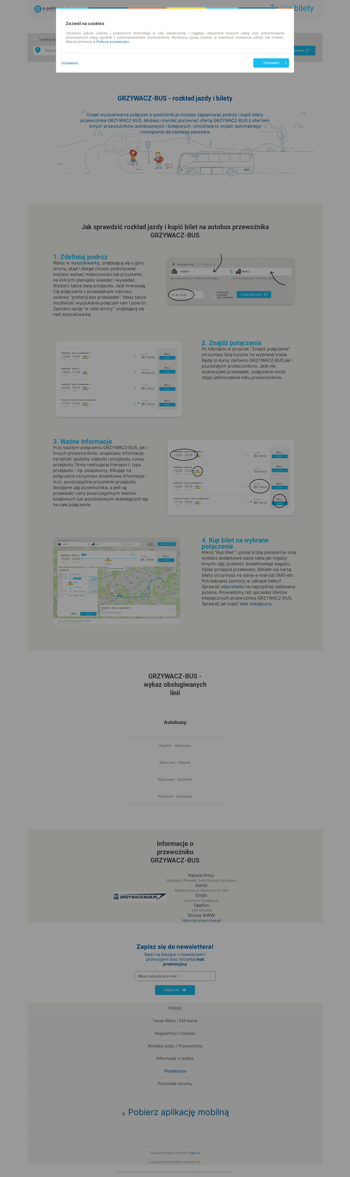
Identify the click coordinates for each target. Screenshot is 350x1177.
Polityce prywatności (112, 42)
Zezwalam (271, 63)
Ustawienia (69, 63)
